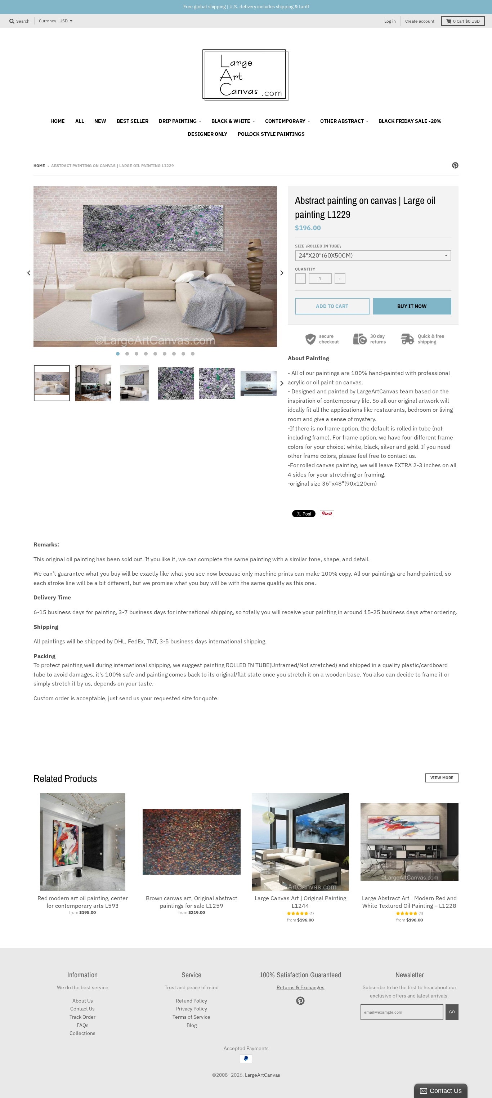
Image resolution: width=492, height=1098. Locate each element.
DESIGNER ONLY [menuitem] (207, 134)
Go (452, 1011)
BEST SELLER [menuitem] (132, 121)
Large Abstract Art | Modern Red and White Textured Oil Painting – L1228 (409, 901)
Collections (82, 1033)
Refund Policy (191, 1000)
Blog (192, 1025)
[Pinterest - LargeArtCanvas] (455, 165)
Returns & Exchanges (301, 987)
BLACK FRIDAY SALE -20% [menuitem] (410, 121)
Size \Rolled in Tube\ (318, 246)
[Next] (281, 273)
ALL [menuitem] (79, 121)
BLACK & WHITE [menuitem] (230, 121)
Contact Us (82, 1008)
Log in (390, 21)
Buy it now (412, 306)
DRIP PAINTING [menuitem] (178, 121)
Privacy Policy (191, 1008)
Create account (419, 21)
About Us (82, 1000)
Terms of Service (191, 1017)
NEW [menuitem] (100, 121)
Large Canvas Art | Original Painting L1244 (300, 901)
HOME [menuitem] (57, 121)
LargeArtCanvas (262, 1075)
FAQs (83, 1025)
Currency (47, 20)
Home (39, 165)
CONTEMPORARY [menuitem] (285, 121)
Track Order (82, 1017)
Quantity (305, 269)
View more (441, 777)
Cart (466, 21)
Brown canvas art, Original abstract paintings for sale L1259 (191, 901)
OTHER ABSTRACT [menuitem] (342, 121)
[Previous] (29, 273)
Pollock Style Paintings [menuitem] (271, 134)
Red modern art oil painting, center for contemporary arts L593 (82, 901)
